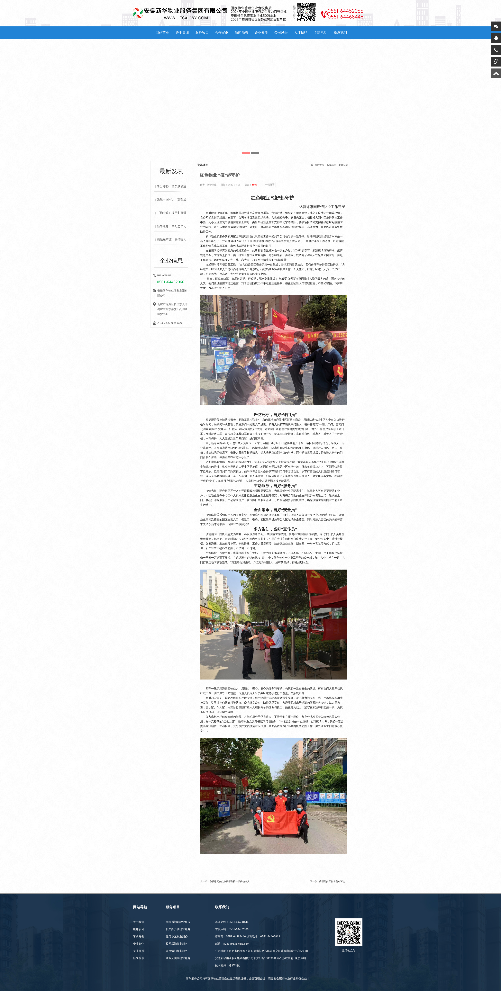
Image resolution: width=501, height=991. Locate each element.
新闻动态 (241, 32)
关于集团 (182, 32)
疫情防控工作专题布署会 (332, 881)
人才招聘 (300, 32)
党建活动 (320, 32)
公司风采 (281, 32)
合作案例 (221, 32)
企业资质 (261, 32)
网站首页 (162, 32)
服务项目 (202, 32)
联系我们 (340, 32)
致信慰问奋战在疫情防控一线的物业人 (230, 881)
